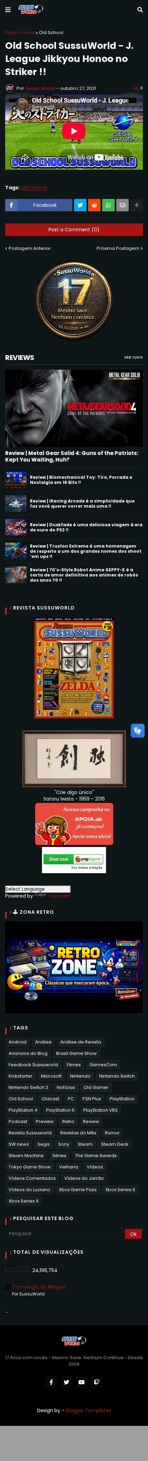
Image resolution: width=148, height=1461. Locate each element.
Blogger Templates (88, 1410)
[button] (8, 10)
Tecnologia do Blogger (39, 1287)
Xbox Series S (120, 1189)
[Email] (122, 205)
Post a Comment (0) (74, 229)
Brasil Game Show (76, 1053)
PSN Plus (92, 1098)
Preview (45, 1121)
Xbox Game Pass (78, 1189)
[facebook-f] (51, 1382)
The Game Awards (96, 1155)
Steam (85, 1144)
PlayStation (122, 1098)
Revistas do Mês (78, 1133)
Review (91, 1121)
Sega (44, 1144)
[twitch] (97, 1382)
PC (71, 1098)
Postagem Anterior (30, 248)
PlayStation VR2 (100, 1110)
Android (18, 1042)
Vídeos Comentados (32, 1178)
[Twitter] (80, 205)
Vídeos (95, 1167)
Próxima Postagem (118, 248)
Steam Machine (26, 1155)
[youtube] (81, 1382)
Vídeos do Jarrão (84, 1178)
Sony (63, 1144)
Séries (59, 1155)
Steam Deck (114, 1144)
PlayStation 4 (23, 1110)
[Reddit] (94, 205)
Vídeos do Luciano (29, 1189)
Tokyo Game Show (30, 1167)
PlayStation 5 (60, 1110)
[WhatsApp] (108, 205)
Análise (43, 1042)
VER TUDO (133, 357)
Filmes (74, 1064)
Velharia (68, 1167)
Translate (58, 895)
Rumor (112, 1133)
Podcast (18, 1121)
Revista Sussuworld (30, 1133)
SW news (19, 1144)
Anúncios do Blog (28, 1053)
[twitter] (66, 1382)
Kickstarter (20, 1076)
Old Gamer (96, 1087)
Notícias (66, 1087)
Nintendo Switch (117, 1076)
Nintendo (80, 1076)
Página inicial (20, 32)
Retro (68, 1121)
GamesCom (103, 1064)
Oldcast (50, 1098)
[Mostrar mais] (136, 205)
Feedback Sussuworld (33, 1064)
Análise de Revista (80, 1042)
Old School (51, 32)
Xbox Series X (24, 1201)
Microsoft (51, 1076)
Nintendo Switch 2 (28, 1087)
